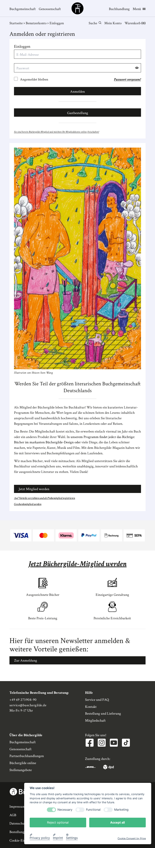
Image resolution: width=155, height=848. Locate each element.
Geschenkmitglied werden (27, 504)
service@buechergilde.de (27, 705)
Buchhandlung (119, 9)
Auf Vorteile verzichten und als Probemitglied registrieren (44, 498)
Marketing (121, 809)
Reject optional (58, 822)
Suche (93, 23)
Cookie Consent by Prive (132, 838)
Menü (137, 9)
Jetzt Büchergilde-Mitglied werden (78, 564)
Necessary (64, 809)
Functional (93, 809)
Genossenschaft (50, 9)
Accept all (117, 822)
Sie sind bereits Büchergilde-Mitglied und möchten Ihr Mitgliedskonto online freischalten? (56, 132)
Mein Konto (113, 23)
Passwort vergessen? (127, 79)
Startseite (16, 23)
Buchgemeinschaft (22, 9)
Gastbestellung (77, 113)
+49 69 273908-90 (23, 699)
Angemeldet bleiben (34, 79)
